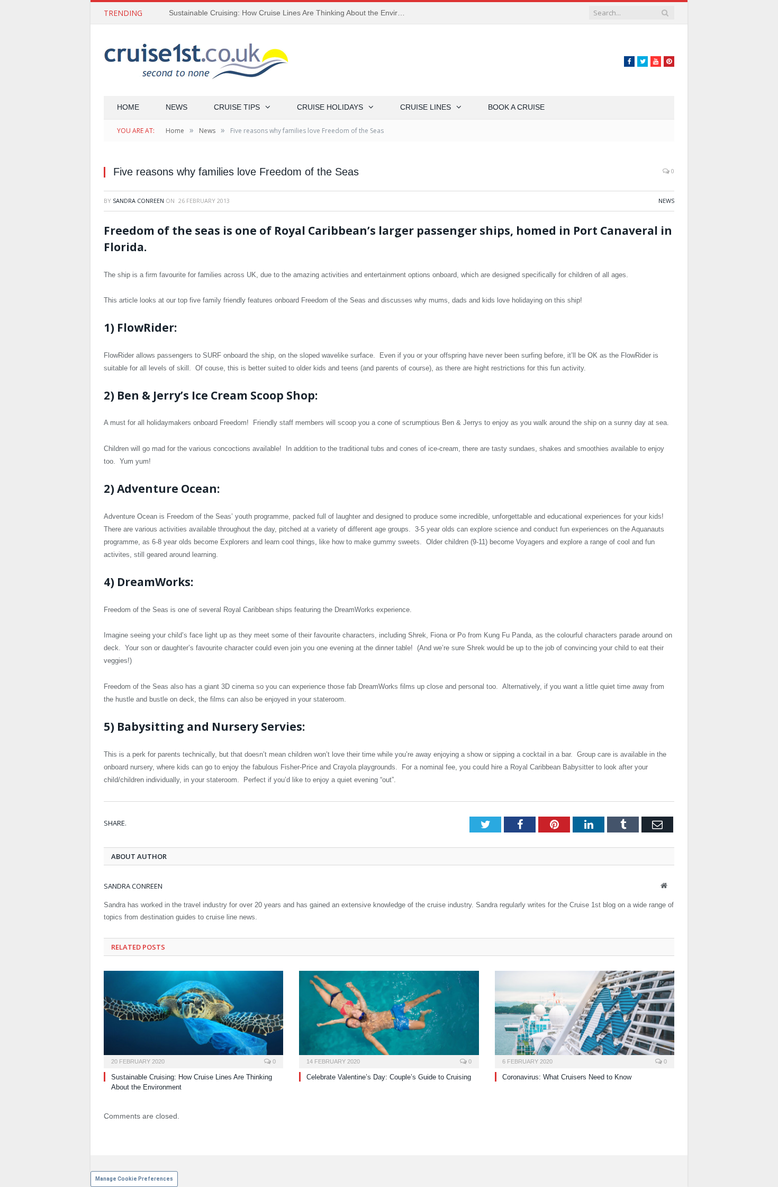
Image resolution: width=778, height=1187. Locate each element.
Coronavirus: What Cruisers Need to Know (566, 1077)
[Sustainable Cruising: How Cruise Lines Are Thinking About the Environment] (193, 1018)
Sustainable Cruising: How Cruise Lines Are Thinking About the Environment (290, 12)
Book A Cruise (516, 107)
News (176, 107)
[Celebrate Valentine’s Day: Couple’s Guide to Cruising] (388, 1018)
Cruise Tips (237, 107)
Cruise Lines (425, 107)
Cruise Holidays (330, 107)
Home (128, 107)
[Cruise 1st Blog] (196, 60)
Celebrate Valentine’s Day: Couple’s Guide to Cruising (388, 1077)
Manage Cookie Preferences (134, 1179)
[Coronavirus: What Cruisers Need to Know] (584, 1018)
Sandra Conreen (138, 201)
